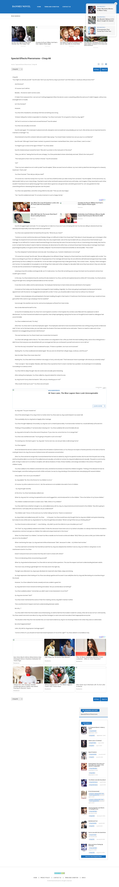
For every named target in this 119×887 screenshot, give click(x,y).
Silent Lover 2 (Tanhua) (95, 740)
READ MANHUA (15, 16)
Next (103, 70)
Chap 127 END (92, 835)
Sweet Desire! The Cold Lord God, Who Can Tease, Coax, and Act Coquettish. (96, 765)
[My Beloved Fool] (84, 824)
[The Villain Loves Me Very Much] (84, 783)
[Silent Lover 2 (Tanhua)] (84, 744)
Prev (97, 70)
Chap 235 (91, 852)
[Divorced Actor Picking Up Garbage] (84, 848)
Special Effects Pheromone (23, 64)
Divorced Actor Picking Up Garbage (96, 845)
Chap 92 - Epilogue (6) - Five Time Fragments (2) (96, 794)
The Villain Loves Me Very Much (97, 780)
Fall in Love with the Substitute (97, 832)
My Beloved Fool (93, 821)
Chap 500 (91, 735)
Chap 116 (91, 745)
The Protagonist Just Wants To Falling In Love (96, 808)
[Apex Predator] (84, 755)
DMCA (83, 877)
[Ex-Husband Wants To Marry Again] (84, 731)
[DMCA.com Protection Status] (59, 873)
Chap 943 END (93, 811)
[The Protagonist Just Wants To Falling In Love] (84, 811)
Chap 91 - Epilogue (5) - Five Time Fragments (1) (96, 800)
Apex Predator (93, 752)
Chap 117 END (92, 743)
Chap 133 (91, 826)
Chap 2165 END (93, 768)
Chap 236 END (93, 848)
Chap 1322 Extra (93, 785)
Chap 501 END (92, 731)
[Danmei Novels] (21, 6)
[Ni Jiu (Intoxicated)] (84, 795)
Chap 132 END (92, 754)
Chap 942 (91, 816)
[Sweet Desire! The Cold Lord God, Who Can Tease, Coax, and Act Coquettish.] (84, 767)
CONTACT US (66, 7)
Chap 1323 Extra (93, 782)
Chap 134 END (92, 823)
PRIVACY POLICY (45, 877)
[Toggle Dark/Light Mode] (106, 64)
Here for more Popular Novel (93, 856)
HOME (39, 7)
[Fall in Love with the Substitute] (84, 836)
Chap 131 (91, 757)
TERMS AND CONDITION (51, 7)
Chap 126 (91, 839)
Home (13, 64)
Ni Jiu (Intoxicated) (94, 791)
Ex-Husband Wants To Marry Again (97, 728)
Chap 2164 (92, 773)
